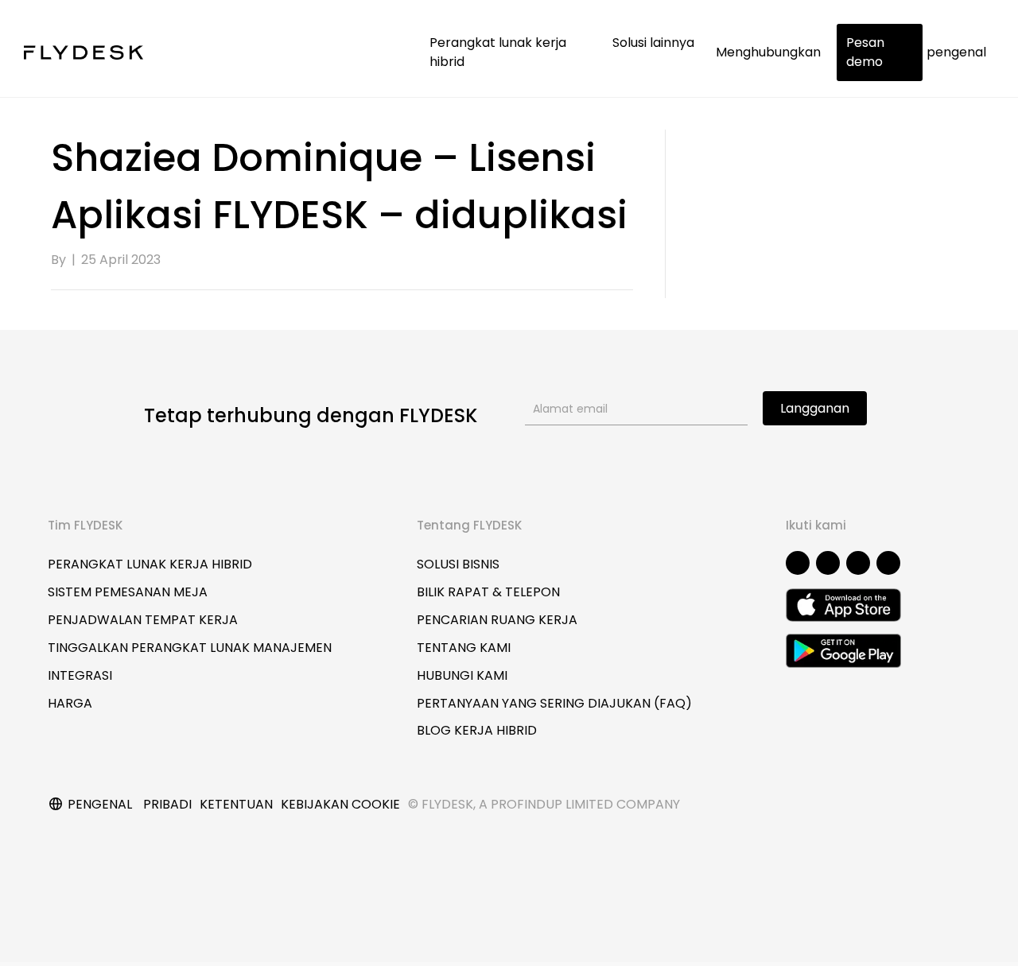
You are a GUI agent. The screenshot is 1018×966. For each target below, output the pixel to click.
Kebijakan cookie (340, 804)
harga (70, 703)
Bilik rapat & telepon (488, 592)
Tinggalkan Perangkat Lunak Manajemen (190, 647)
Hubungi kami (462, 675)
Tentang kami (464, 647)
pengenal (956, 52)
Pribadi (167, 804)
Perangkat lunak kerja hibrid (497, 52)
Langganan (814, 408)
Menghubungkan (768, 52)
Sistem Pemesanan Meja (128, 592)
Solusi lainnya (654, 42)
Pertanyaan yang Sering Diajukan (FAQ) (554, 703)
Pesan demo (865, 52)
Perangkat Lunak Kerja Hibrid (150, 564)
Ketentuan (236, 804)
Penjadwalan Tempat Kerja (143, 620)
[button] (798, 563)
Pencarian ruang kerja (497, 620)
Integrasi (80, 675)
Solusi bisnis (458, 564)
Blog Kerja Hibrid (477, 730)
